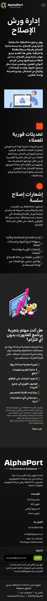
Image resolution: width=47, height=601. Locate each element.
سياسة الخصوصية (16, 596)
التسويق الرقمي (32, 509)
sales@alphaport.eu (34, 420)
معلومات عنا (26, 592)
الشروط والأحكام (35, 596)
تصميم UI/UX (33, 499)
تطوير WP (35, 504)
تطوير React (34, 513)
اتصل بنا (39, 592)
